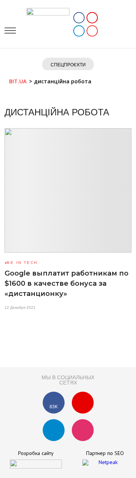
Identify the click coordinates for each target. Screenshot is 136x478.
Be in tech (22, 262)
